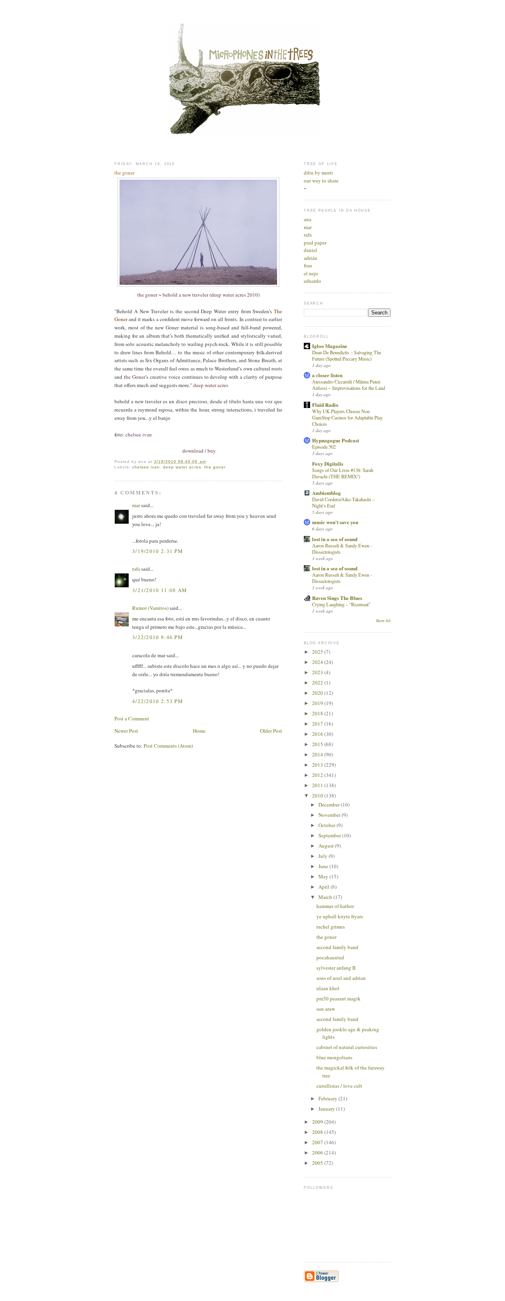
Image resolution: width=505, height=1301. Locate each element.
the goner (215, 467)
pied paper (315, 242)
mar (136, 505)
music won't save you (335, 522)
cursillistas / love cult (339, 1085)
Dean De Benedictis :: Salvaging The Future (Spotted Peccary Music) (346, 355)
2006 (318, 1152)
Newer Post (126, 730)
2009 (318, 1121)
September (330, 835)
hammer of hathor (335, 906)
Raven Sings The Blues (337, 598)
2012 (318, 774)
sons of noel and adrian (341, 977)
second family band (337, 947)
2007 (318, 1142)
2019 (318, 703)
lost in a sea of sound (334, 539)
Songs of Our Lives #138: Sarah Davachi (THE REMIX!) (342, 473)
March (325, 897)
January (327, 1108)
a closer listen (327, 375)
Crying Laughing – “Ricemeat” (341, 604)
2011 (318, 785)
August (326, 845)
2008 (318, 1132)
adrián (310, 257)
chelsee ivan (146, 467)
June (323, 866)
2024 (318, 662)
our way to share (321, 180)
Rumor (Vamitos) (150, 607)
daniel (310, 250)
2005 (318, 1162)
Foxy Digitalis (327, 463)
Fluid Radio (325, 404)
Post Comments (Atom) (168, 745)
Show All (383, 620)
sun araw (325, 1008)
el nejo (311, 273)
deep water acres (182, 467)
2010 (318, 795)
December (329, 804)
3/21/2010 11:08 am (159, 590)
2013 (318, 764)
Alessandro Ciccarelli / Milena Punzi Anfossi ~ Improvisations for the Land (348, 384)
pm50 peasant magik (338, 998)
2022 (318, 682)
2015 (318, 744)
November (330, 814)
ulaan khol (327, 988)
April (324, 886)
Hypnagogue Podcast (335, 440)
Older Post (271, 730)
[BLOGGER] (321, 1280)
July (323, 855)
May (323, 876)
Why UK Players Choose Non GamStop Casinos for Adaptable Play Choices (347, 417)
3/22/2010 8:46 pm (157, 637)
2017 (318, 723)
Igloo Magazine (329, 346)
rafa (136, 568)
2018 (318, 713)
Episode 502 (324, 447)
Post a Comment (131, 718)
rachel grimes (330, 926)
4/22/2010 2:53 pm (157, 701)
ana (307, 219)
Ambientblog (326, 492)
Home (199, 730)
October (327, 825)
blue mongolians (334, 1057)
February (328, 1098)
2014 (318, 754)
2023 (318, 672)
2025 (318, 651)
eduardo (312, 280)
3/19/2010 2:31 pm (157, 551)
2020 (318, 692)
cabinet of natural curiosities (346, 1047)
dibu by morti (318, 172)
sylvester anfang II (335, 967)
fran (308, 265)
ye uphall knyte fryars (339, 916)
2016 (318, 733)
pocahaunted (330, 957)
